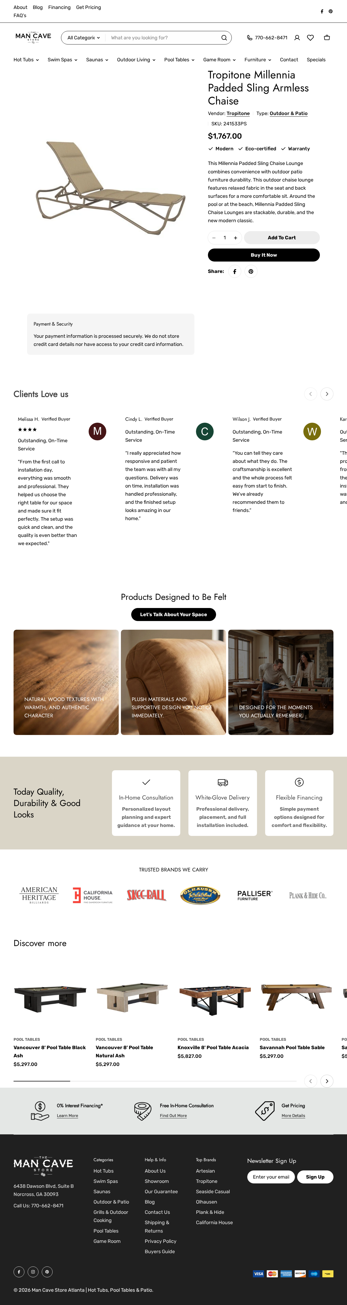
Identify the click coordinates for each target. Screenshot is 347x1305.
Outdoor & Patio (289, 113)
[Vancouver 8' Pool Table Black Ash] (51, 994)
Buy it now (264, 255)
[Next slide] (326, 393)
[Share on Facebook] (234, 271)
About (20, 7)
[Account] (297, 37)
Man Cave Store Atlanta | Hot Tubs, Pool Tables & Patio (92, 1290)
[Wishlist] (310, 37)
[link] (39, 895)
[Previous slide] (310, 393)
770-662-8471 (47, 1206)
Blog (38, 7)
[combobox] (146, 37)
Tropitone (238, 113)
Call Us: (22, 1206)
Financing (59, 7)
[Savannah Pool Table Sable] (297, 994)
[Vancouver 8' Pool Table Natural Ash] (133, 994)
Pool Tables (27, 1039)
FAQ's (20, 15)
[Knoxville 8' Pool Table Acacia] (215, 994)
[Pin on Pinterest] (251, 271)
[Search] (224, 37)
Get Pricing (88, 7)
